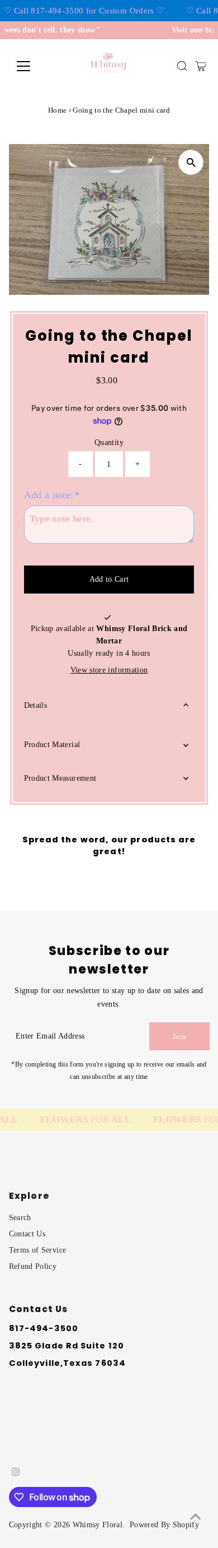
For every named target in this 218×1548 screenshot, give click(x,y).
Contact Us (27, 1234)
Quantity (109, 442)
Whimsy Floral (97, 1525)
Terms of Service (37, 1250)
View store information (109, 670)
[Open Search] (182, 66)
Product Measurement (60, 778)
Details (35, 705)
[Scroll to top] (195, 1517)
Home (57, 110)
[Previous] (17, 30)
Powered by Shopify (164, 1525)
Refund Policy (32, 1266)
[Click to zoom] (190, 162)
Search (20, 1217)
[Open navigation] (32, 66)
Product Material (52, 744)
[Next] (201, 30)
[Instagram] (15, 1473)
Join (179, 1036)
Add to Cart (109, 579)
